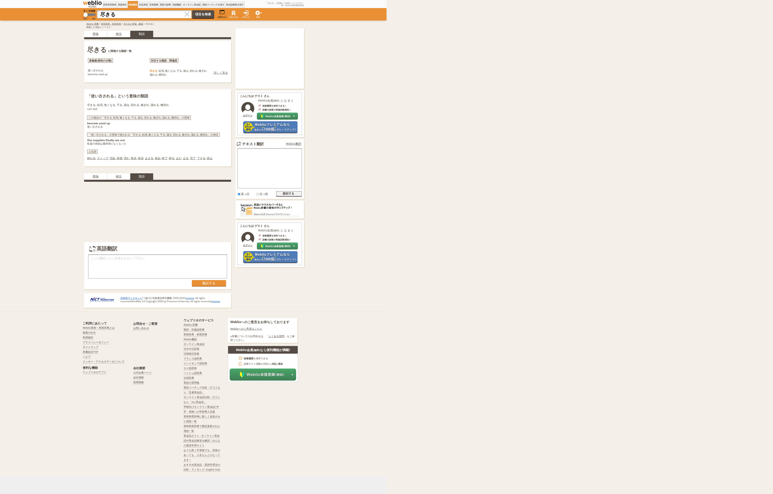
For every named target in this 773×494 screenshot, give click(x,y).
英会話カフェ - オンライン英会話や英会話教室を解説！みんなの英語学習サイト (202, 440)
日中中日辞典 (191, 349)
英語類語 (132, 4)
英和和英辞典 (109, 4)
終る (172, 158)
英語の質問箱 (191, 382)
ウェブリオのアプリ (94, 372)
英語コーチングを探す (213, 4)
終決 (141, 158)
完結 (112, 158)
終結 (157, 158)
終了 (164, 158)
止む (179, 158)
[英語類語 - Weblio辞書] (92, 2)
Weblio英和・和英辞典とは (99, 328)
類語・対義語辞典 (194, 329)
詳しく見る (221, 73)
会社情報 (138, 377)
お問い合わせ (141, 328)
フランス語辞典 (193, 358)
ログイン (246, 16)
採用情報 (138, 382)
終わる (91, 158)
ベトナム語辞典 (193, 373)
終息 (133, 158)
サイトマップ (90, 347)
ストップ (102, 158)
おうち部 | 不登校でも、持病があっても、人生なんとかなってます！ (202, 455)
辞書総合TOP (90, 352)
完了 (193, 158)
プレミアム (233, 16)
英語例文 (122, 4)
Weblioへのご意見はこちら (246, 329)
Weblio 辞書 (92, 23)
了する (201, 158)
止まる (149, 158)
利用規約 (88, 337)
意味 (96, 34)
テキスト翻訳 (253, 143)
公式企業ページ (142, 372)
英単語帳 (153, 4)
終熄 (119, 158)
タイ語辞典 (190, 368)
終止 (210, 158)
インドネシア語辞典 (195, 363)
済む (126, 158)
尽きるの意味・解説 (133, 23)
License (190, 298)
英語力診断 (165, 4)
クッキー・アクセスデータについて (104, 361)
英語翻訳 (177, 4)
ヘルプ (87, 356)
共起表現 (143, 4)
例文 (119, 34)
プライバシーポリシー (96, 342)
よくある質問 (276, 336)
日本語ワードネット (131, 298)
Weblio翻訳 (294, 144)
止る (186, 158)
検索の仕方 (89, 332)
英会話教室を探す (235, 4)
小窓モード (222, 16)
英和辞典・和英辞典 (111, 23)
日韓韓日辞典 (191, 353)
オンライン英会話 (192, 4)
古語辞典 (189, 378)
